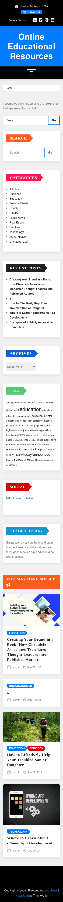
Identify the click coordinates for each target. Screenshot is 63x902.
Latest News (17, 218)
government (44, 425)
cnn (33, 402)
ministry (29, 435)
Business (15, 194)
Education (15, 198)
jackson (27, 430)
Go (54, 120)
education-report (14, 420)
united (27, 460)
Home (8, 88)
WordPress (51, 890)
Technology (16, 232)
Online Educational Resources (31, 45)
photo (9, 439)
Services (14, 227)
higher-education (14, 430)
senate (45, 444)
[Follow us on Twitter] (31, 499)
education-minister (42, 416)
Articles (14, 189)
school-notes (34, 444)
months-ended (40, 435)
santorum (21, 444)
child (23, 402)
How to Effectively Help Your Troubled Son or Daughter (28, 759)
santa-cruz (11, 444)
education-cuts (24, 416)
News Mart (22, 895)
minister (20, 435)
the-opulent (40, 449)
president (32, 440)
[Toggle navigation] (31, 72)
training (9, 459)
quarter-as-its (50, 439)
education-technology (26, 425)
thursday (51, 449)
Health (13, 208)
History (13, 213)
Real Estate (16, 222)
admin (16, 667)
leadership (37, 430)
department (12, 410)
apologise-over (13, 402)
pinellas (16, 440)
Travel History (18, 237)
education (31, 408)
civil (28, 402)
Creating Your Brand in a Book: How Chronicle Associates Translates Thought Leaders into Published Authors (30, 649)
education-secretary (32, 420)
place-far (23, 439)
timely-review (14, 455)
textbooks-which (14, 449)
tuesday (18, 460)
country (49, 402)
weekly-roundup (39, 460)
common (40, 402)
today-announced (36, 454)
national (51, 435)
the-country (28, 449)
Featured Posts (18, 203)
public (40, 439)
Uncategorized (18, 241)
